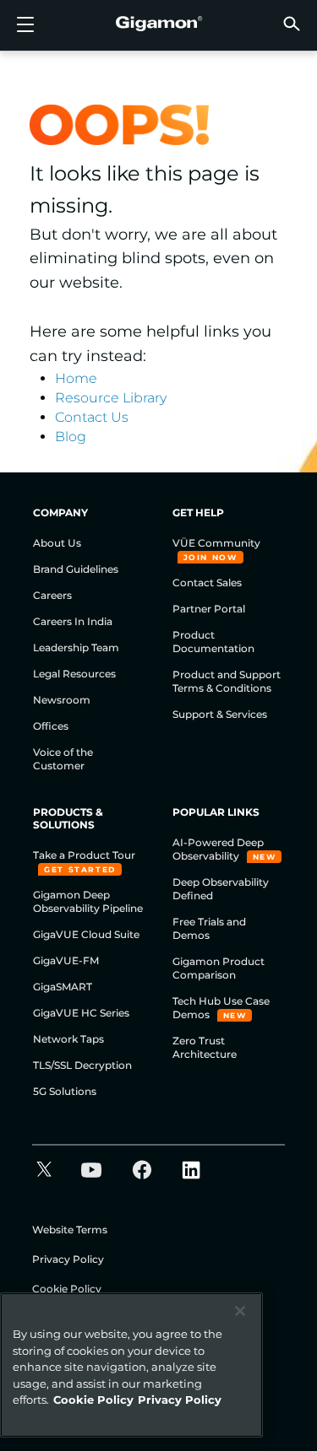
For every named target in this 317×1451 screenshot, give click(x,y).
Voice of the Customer (63, 759)
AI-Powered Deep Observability (218, 849)
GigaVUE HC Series (81, 1012)
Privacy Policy (68, 1259)
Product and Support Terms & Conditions (226, 681)
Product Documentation (213, 641)
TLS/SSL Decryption (82, 1065)
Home (76, 378)
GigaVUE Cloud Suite (86, 934)
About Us (57, 543)
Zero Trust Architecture (204, 1047)
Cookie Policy (66, 1288)
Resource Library (111, 398)
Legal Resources (74, 673)
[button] (291, 23)
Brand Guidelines (75, 569)
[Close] (240, 1311)
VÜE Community (216, 543)
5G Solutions (64, 1091)
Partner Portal (208, 608)
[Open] (25, 25)
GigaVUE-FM (66, 960)
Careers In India (72, 621)
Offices (50, 726)
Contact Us (91, 417)
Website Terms (69, 1229)
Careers (52, 595)
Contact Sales (207, 582)
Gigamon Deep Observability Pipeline (88, 901)
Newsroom (61, 699)
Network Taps (68, 1039)
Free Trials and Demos (209, 928)
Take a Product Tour (84, 855)
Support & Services (219, 714)
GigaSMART (62, 986)
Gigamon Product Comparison (218, 968)
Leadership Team (76, 647)
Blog (70, 437)
